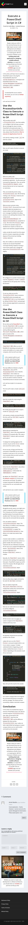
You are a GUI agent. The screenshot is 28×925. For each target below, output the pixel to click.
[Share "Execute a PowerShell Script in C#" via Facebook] (11, 784)
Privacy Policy (4, 904)
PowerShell (16, 324)
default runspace (10, 478)
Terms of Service (5, 907)
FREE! (17, 363)
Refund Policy (4, 911)
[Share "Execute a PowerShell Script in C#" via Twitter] (14, 784)
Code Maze (12, 26)
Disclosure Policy (5, 900)
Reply (24, 817)
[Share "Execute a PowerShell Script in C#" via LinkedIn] (17, 784)
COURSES (10, 68)
